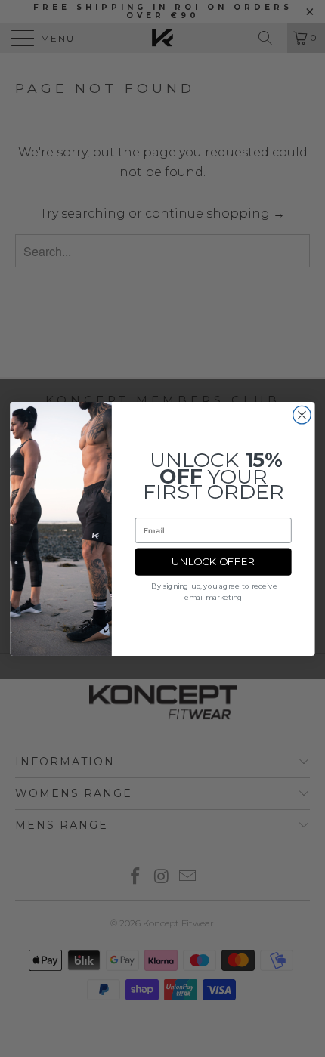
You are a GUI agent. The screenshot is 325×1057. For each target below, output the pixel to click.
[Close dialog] (302, 415)
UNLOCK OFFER (213, 561)
